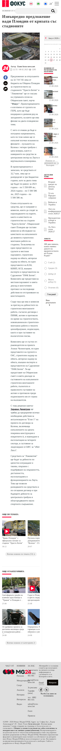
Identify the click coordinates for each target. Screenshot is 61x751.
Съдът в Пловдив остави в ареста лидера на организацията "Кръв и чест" (38, 598)
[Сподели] (5, 89)
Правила (31, 716)
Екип (30, 711)
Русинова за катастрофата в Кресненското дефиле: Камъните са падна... (54, 106)
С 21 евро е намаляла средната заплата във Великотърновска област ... (54, 135)
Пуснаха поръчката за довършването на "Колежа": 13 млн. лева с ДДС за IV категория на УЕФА (38, 541)
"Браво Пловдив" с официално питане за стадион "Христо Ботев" (12, 540)
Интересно (21, 699)
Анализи (20, 690)
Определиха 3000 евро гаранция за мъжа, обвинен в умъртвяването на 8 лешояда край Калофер (39, 630)
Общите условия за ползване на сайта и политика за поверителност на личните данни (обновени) (30, 729)
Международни (22, 681)
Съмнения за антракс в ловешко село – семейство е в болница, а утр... (53, 78)
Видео (19, 704)
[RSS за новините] (47, 690)
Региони (20, 676)
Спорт (19, 685)
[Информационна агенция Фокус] (41, 690)
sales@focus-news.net (33, 705)
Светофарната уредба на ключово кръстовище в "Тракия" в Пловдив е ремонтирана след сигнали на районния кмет (12, 598)
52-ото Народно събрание (52, 195)
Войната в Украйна (52, 203)
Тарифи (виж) (31, 692)
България (21, 671)
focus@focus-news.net (33, 681)
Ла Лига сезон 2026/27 (51, 229)
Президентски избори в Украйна (54, 220)
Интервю (20, 695)
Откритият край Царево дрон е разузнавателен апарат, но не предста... (54, 92)
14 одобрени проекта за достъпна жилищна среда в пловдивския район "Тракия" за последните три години (13, 630)
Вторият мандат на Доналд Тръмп (52, 185)
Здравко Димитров (20, 409)
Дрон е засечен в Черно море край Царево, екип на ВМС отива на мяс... (54, 121)
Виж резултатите (51, 301)
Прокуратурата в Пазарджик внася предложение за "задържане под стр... (54, 149)
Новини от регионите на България (50, 69)
